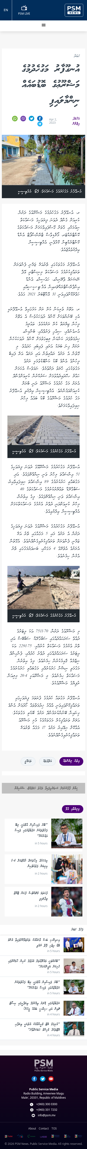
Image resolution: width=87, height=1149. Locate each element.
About (32, 1128)
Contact (44, 1128)
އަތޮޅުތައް (47, 761)
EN (6, 10)
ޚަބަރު (77, 56)
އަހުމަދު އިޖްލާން (76, 121)
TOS (54, 1128)
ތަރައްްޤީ (28, 761)
